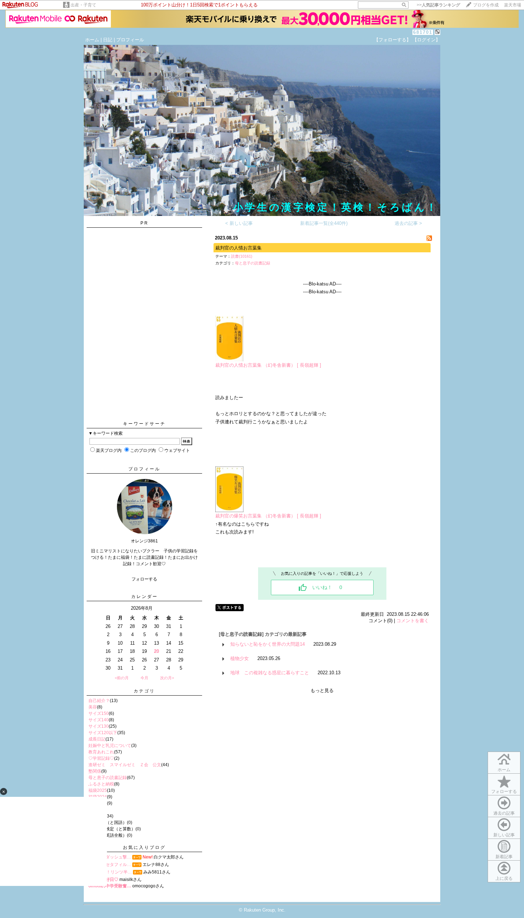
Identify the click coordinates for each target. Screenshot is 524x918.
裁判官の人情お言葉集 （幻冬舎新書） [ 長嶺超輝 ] (268, 365)
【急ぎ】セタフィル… (109, 864)
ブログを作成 (486, 4)
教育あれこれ (101, 751)
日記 (107, 39)
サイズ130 (98, 726)
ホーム (92, 39)
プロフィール (130, 39)
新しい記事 (504, 834)
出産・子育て (83, 4)
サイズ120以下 (102, 732)
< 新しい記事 (239, 223)
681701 (422, 32)
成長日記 (97, 739)
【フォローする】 (392, 39)
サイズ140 (98, 719)
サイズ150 (98, 713)
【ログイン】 (426, 39)
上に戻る (504, 878)
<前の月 (122, 678)
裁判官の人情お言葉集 (238, 248)
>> (438, 4)
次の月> (167, 678)
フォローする (504, 791)
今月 (144, 678)
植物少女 (239, 658)
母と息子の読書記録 (107, 777)
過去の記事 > (408, 223)
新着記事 (504, 856)
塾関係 (94, 771)
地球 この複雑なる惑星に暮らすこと (269, 672)
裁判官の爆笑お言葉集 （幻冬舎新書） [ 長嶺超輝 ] (268, 516)
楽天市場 (512, 4)
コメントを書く (412, 620)
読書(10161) (241, 256)
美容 (92, 707)
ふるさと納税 (101, 784)
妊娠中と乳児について (109, 745)
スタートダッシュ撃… (109, 857)
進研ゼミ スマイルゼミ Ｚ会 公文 (124, 764)
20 (156, 651)
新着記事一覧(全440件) (324, 223)
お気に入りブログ (144, 847)
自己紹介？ (99, 700)
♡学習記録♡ (101, 758)
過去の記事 (504, 813)
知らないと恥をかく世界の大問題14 (267, 644)
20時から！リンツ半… (110, 872)
